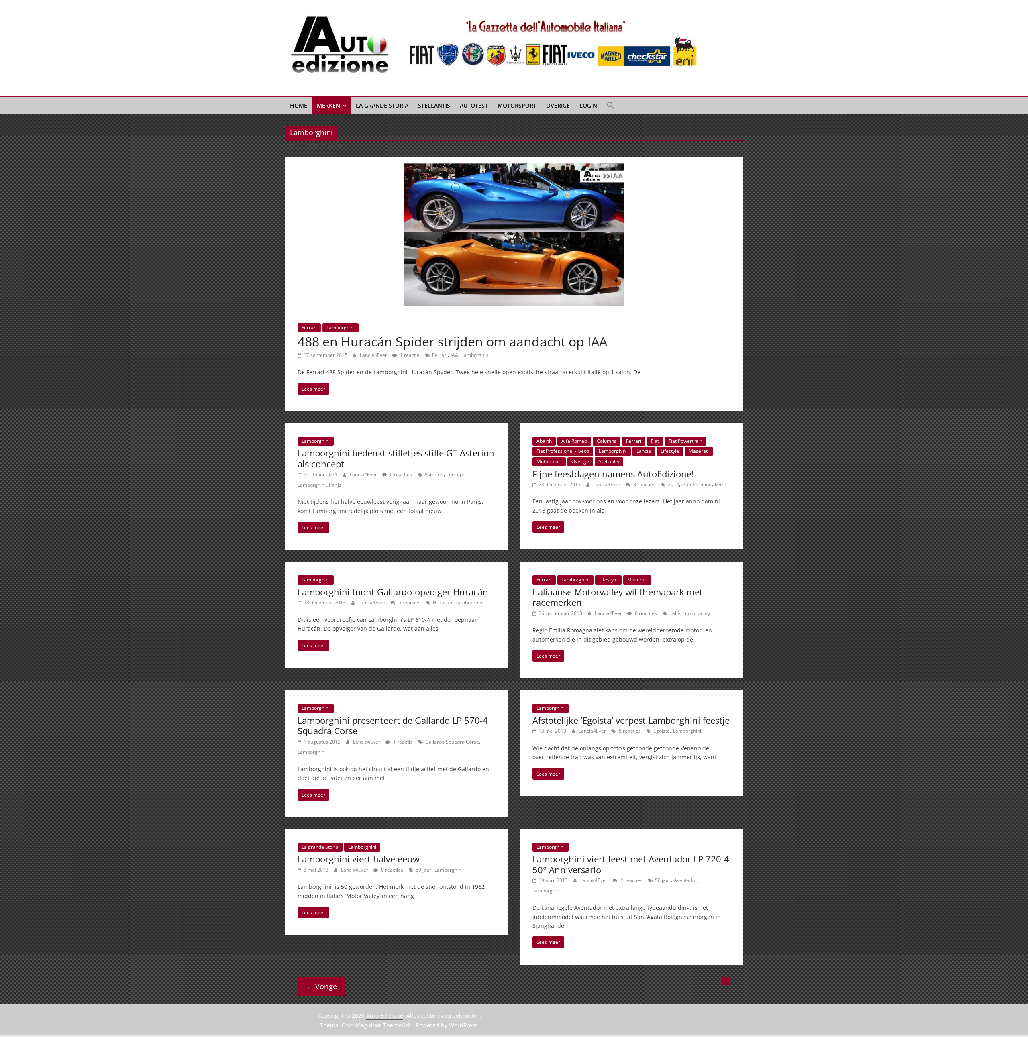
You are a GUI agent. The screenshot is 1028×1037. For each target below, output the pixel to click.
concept (455, 474)
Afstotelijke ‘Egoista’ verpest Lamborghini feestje (631, 720)
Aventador (685, 880)
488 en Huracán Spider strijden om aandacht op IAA (452, 341)
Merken (328, 105)
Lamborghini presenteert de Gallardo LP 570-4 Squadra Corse (393, 725)
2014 (673, 484)
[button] (611, 105)
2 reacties (630, 880)
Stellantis (434, 105)
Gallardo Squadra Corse (452, 741)
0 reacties (400, 474)
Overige (558, 105)
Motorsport (517, 105)
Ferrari (309, 327)
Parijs (335, 484)
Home (298, 105)
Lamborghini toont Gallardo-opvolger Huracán (393, 592)
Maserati (699, 451)
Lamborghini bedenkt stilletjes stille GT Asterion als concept (396, 458)
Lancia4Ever (374, 355)
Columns (606, 441)
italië (674, 613)
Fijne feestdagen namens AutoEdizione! (613, 474)
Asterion (433, 474)
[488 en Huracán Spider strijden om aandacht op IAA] (514, 168)
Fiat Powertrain (685, 441)
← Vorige (321, 986)
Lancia (643, 451)
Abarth (544, 441)
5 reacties (408, 602)
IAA (454, 355)
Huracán (442, 602)
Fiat (655, 441)
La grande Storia (382, 105)
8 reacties (643, 484)
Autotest (474, 105)
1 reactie (409, 355)
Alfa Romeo (574, 441)
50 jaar (423, 869)
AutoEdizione (697, 484)
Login (588, 105)
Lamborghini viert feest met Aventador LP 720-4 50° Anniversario (630, 864)
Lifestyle (670, 451)
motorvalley (696, 613)
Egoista (661, 730)
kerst (720, 484)
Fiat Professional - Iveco (562, 451)
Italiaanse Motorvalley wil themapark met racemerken (617, 597)
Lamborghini (340, 327)
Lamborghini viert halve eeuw (359, 859)
